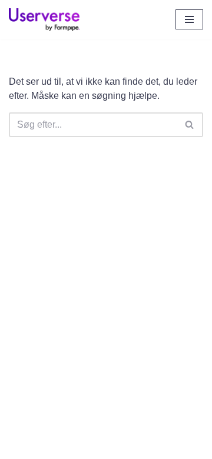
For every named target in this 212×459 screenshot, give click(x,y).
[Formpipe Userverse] (44, 19)
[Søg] (190, 124)
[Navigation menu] (189, 19)
